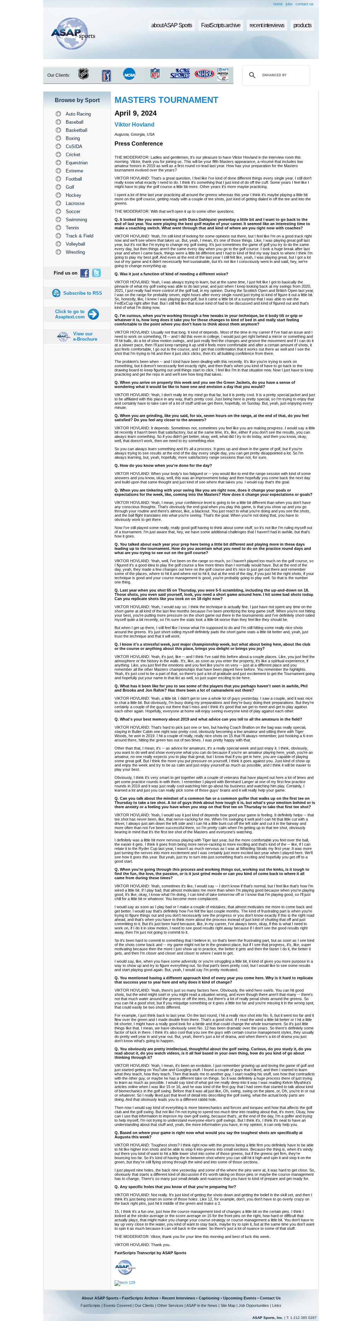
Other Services (170, 1305)
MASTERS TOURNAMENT (166, 100)
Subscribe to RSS (82, 293)
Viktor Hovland (134, 125)
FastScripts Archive (140, 1298)
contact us (305, 4)
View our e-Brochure (85, 336)
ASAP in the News (201, 1305)
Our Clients (144, 1305)
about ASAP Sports (171, 25)
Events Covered (118, 1305)
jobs (289, 4)
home (278, 4)
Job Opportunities (254, 1305)
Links (276, 1305)
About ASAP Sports (100, 1298)
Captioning (209, 1298)
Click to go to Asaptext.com (70, 314)
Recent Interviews (178, 1298)
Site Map (228, 1305)
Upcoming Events (239, 1298)
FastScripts (90, 1305)
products (302, 25)
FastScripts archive (221, 25)
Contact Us (270, 1298)
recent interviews (267, 25)
